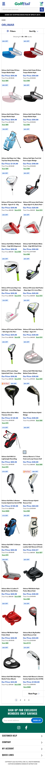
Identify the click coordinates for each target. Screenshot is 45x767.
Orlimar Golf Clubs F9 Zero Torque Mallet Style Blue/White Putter (10, 71)
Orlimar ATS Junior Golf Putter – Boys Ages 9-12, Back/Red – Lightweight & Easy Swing (33, 203)
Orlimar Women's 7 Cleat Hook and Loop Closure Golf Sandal (32, 457)
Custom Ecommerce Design (17, 764)
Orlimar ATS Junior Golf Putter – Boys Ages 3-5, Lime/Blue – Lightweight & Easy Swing (33, 289)
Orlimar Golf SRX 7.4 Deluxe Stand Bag (11, 545)
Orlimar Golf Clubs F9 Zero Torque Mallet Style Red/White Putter (32, 71)
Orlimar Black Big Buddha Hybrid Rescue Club (31, 633)
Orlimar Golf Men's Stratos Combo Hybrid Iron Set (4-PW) (12, 501)
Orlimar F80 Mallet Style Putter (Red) (10, 633)
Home (4, 20)
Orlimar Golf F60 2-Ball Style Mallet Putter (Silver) (32, 372)
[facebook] (26, 727)
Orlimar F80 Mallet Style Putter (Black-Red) (31, 589)
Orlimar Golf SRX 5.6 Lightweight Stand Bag (9, 457)
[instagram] (19, 727)
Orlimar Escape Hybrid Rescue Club (30, 501)
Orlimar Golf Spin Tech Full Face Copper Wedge (32, 159)
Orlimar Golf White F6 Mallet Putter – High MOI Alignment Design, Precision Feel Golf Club (11, 245)
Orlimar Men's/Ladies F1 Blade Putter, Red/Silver (10, 589)
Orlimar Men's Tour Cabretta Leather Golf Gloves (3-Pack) (32, 545)
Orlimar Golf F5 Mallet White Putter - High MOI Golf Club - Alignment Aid (32, 245)
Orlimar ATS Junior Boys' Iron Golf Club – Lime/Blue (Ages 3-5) (11, 289)
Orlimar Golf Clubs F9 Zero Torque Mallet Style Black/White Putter (32, 115)
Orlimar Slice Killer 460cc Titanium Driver (10, 413)
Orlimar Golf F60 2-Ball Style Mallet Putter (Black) (11, 677)
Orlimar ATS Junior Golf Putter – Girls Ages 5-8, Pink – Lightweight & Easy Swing (12, 330)
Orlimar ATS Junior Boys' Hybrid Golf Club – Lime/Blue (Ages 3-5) (11, 372)
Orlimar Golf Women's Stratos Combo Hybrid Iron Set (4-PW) (33, 677)
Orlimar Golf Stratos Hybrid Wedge (32, 413)
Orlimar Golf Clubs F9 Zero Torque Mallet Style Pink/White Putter (10, 115)
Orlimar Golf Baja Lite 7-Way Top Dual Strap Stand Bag (11, 159)
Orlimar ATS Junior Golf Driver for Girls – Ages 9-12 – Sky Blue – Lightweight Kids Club (12, 203)
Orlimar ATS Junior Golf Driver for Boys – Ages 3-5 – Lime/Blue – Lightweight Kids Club (33, 330)
